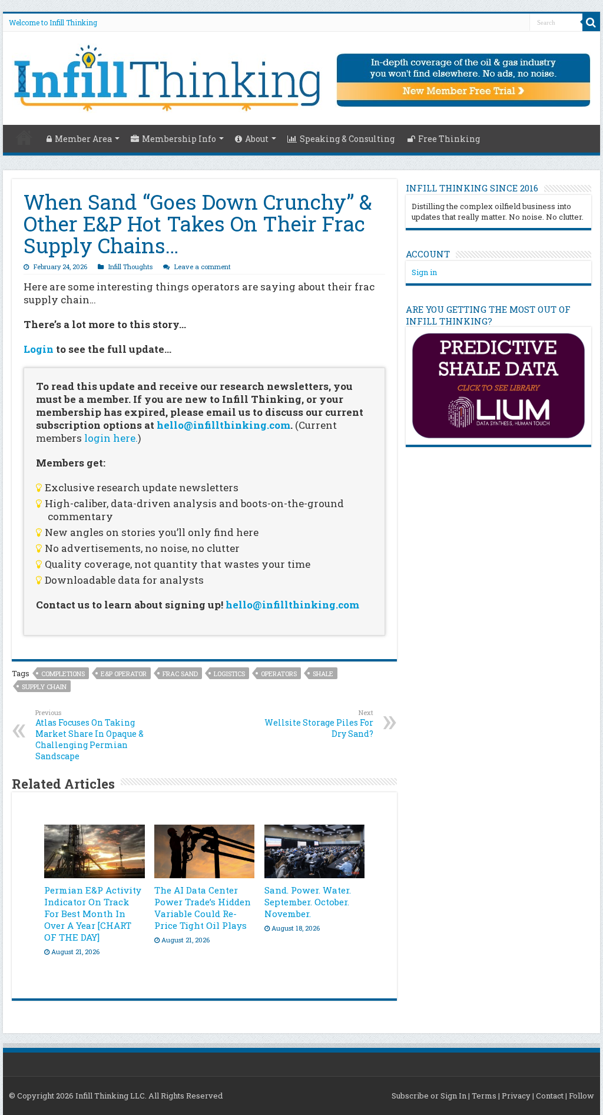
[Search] (591, 22)
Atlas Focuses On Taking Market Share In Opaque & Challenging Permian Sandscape (89, 735)
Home (24, 137)
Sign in (424, 272)
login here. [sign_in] (111, 438)
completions (63, 673)
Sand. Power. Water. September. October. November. (307, 901)
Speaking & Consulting (347, 138)
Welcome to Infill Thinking (53, 22)
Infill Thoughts (130, 266)
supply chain (44, 686)
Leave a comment (202, 266)
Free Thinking (449, 138)
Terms (484, 1095)
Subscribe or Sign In (429, 1095)
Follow (581, 1095)
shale (323, 673)
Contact (550, 1095)
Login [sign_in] (39, 349)
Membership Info (179, 138)
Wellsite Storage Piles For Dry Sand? (318, 723)
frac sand (180, 673)
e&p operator (124, 673)
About (257, 138)
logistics (229, 673)
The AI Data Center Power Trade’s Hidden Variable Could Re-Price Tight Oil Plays (202, 907)
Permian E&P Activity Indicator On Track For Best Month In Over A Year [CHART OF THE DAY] (92, 913)
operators (279, 673)
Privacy (516, 1095)
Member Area (83, 138)
